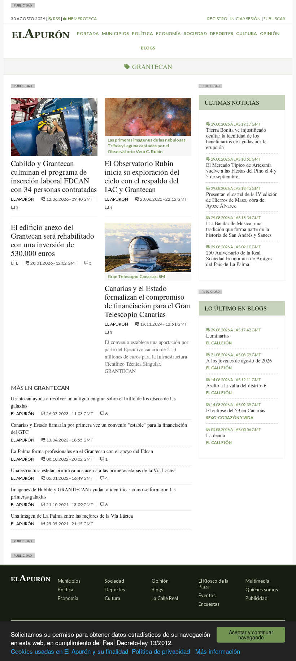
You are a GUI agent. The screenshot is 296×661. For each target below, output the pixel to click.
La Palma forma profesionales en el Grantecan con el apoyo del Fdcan (82, 451)
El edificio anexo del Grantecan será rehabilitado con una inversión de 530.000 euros (52, 240)
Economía (168, 33)
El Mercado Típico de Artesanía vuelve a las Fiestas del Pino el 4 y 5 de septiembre (241, 170)
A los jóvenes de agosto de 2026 (239, 361)
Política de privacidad (161, 651)
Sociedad (195, 33)
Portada (88, 33)
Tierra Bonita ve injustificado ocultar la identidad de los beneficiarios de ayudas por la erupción (236, 138)
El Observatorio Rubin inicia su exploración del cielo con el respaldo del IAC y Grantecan (142, 176)
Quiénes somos (261, 589)
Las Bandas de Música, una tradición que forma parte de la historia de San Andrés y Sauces (238, 229)
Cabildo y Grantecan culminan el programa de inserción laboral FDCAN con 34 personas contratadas (54, 176)
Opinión (269, 33)
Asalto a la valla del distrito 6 (236, 385)
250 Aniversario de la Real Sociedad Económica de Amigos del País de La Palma (239, 258)
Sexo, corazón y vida (229, 417)
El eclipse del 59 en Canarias (235, 410)
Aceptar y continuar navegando (251, 635)
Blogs (148, 48)
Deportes (221, 33)
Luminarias (217, 336)
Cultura (246, 33)
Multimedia (257, 581)
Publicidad (256, 598)
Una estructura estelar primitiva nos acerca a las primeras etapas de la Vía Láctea (93, 470)
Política (142, 33)
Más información (217, 651)
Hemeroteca (82, 18)
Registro (217, 18)
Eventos (207, 595)
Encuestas (209, 604)
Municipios (115, 33)
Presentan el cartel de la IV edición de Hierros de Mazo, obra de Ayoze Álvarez (242, 200)
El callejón (219, 342)
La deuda (215, 435)
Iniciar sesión (245, 18)
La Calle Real (165, 598)
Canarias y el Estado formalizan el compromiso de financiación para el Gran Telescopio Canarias (147, 301)
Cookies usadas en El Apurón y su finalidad (69, 651)
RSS (56, 18)
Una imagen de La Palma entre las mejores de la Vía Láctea (72, 515)
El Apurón (23, 199)
